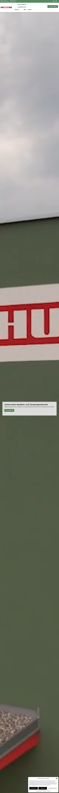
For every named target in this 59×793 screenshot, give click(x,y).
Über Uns (17, 9)
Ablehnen (42, 788)
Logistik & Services (21, 4)
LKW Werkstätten (22, 7)
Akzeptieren (33, 788)
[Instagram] (56, 1)
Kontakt (30, 9)
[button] (56, 778)
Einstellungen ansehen (52, 788)
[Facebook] (53, 1)
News (25, 9)
